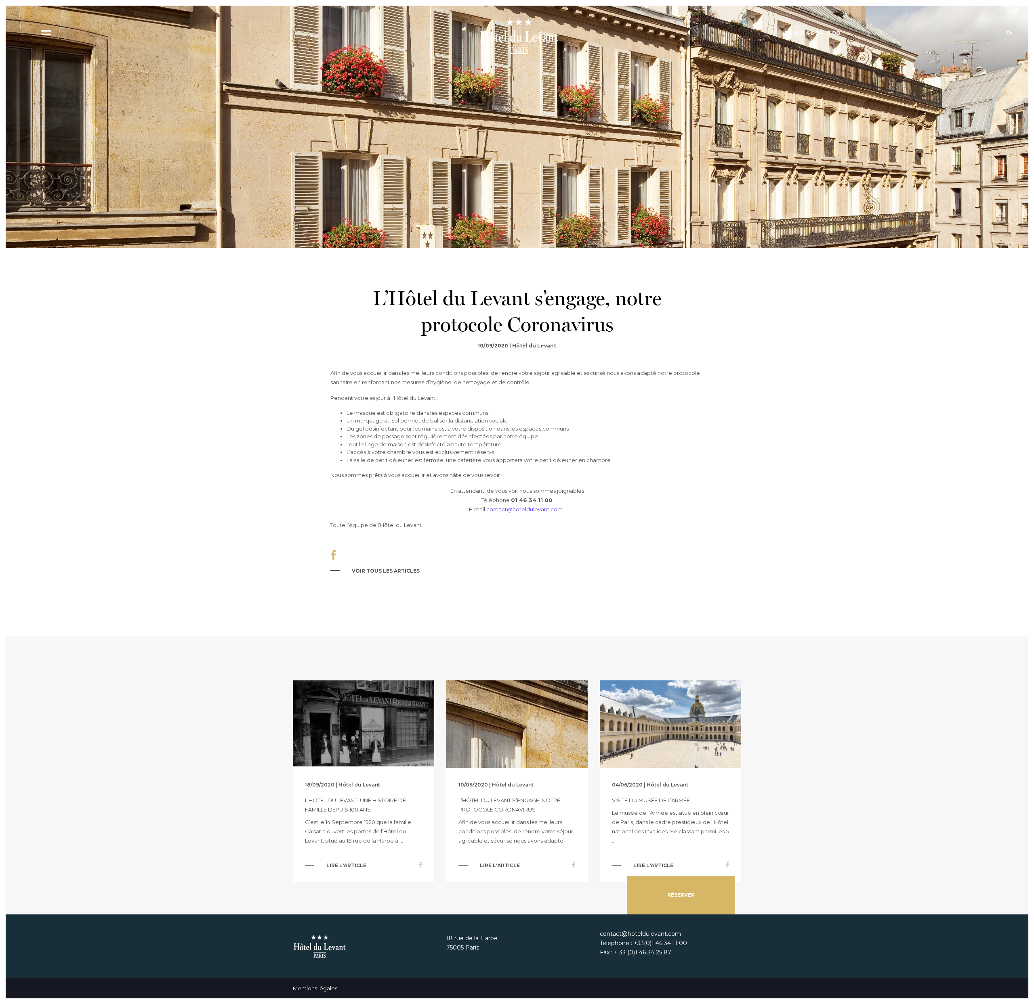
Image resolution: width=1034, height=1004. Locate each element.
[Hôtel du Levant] (517, 36)
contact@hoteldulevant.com (524, 509)
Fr (1009, 33)
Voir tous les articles (386, 571)
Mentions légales (315, 988)
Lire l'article (346, 865)
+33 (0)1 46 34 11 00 (811, 33)
